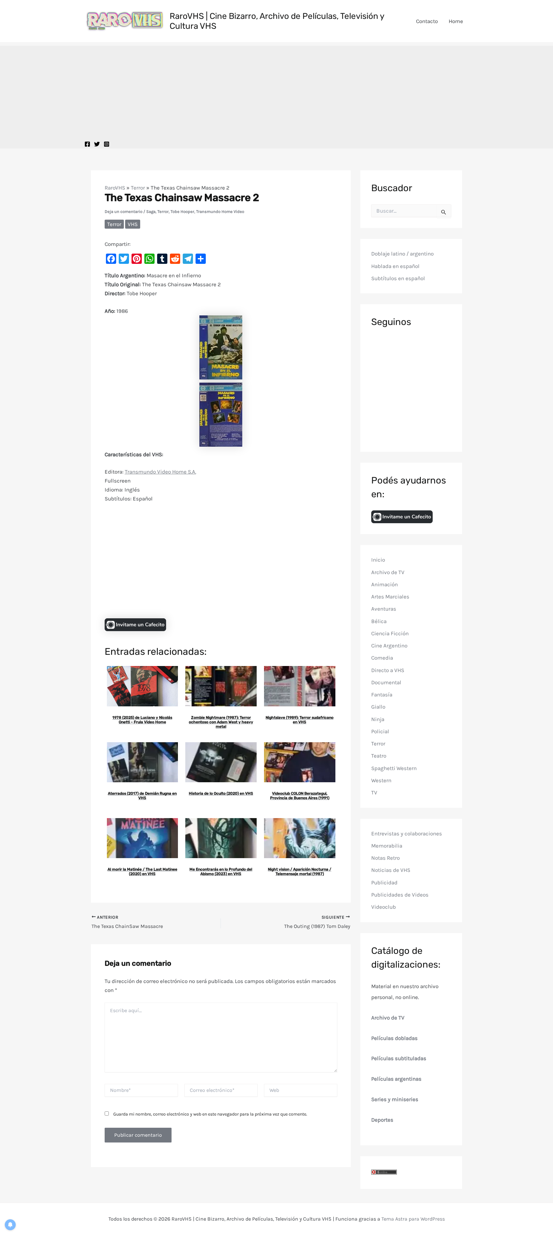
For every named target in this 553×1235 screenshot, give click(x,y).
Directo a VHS (387, 670)
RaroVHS (115, 187)
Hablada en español (395, 266)
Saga (151, 211)
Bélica (379, 621)
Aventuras (383, 608)
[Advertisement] (276, 90)
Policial (380, 731)
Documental (386, 682)
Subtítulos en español (398, 278)
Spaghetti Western (394, 768)
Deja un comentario (123, 211)
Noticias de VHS (390, 870)
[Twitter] (97, 144)
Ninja (377, 719)
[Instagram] (106, 144)
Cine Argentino (389, 645)
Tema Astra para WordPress (413, 1219)
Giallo (378, 706)
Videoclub (383, 907)
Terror (138, 187)
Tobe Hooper (182, 211)
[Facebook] (87, 144)
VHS (133, 224)
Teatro (378, 755)
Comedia (382, 657)
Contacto (427, 21)
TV (374, 792)
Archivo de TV (388, 572)
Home (456, 21)
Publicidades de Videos (400, 894)
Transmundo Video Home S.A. (160, 471)
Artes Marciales (390, 596)
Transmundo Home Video (220, 211)
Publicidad (384, 882)
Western (381, 780)
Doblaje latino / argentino (402, 253)
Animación (384, 584)
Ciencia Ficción (390, 633)
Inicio (378, 560)
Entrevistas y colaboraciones (406, 833)
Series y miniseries (394, 1099)
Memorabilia (386, 845)
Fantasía (381, 694)
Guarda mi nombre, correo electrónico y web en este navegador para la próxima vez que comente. (210, 1114)
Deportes (382, 1119)
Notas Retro (385, 858)
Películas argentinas (396, 1079)
